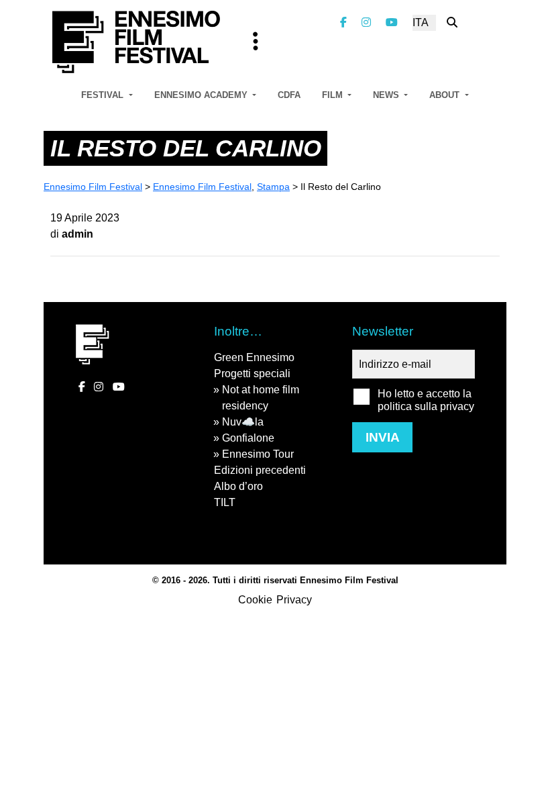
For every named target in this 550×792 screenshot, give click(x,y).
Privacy (294, 599)
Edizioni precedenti (260, 470)
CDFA (289, 95)
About (445, 95)
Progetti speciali (252, 373)
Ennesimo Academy (202, 95)
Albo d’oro (238, 486)
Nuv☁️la (243, 422)
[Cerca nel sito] (452, 22)
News (387, 95)
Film (333, 95)
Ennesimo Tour (258, 454)
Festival (103, 95)
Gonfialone (248, 438)
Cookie (255, 599)
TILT (224, 502)
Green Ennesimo (254, 357)
